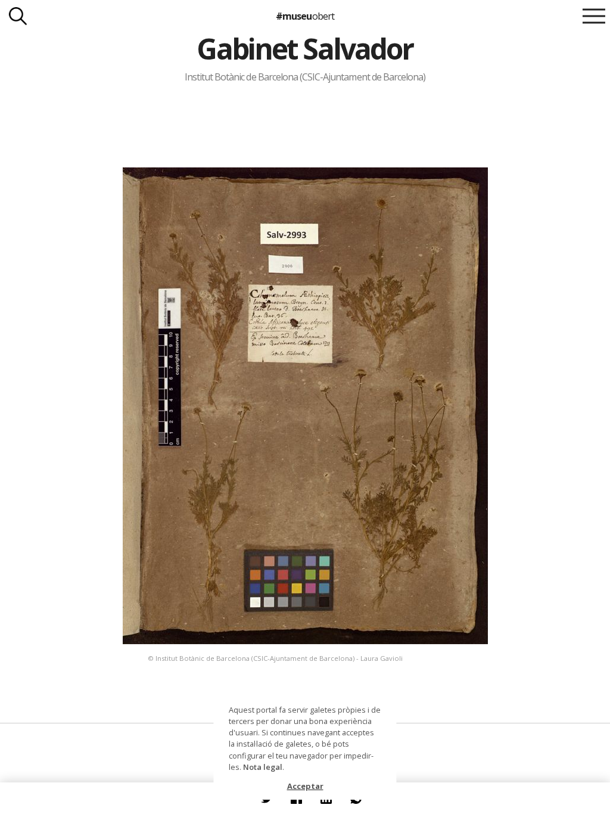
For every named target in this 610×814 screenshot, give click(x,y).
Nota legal (262, 767)
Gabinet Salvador (305, 48)
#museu (305, 16)
